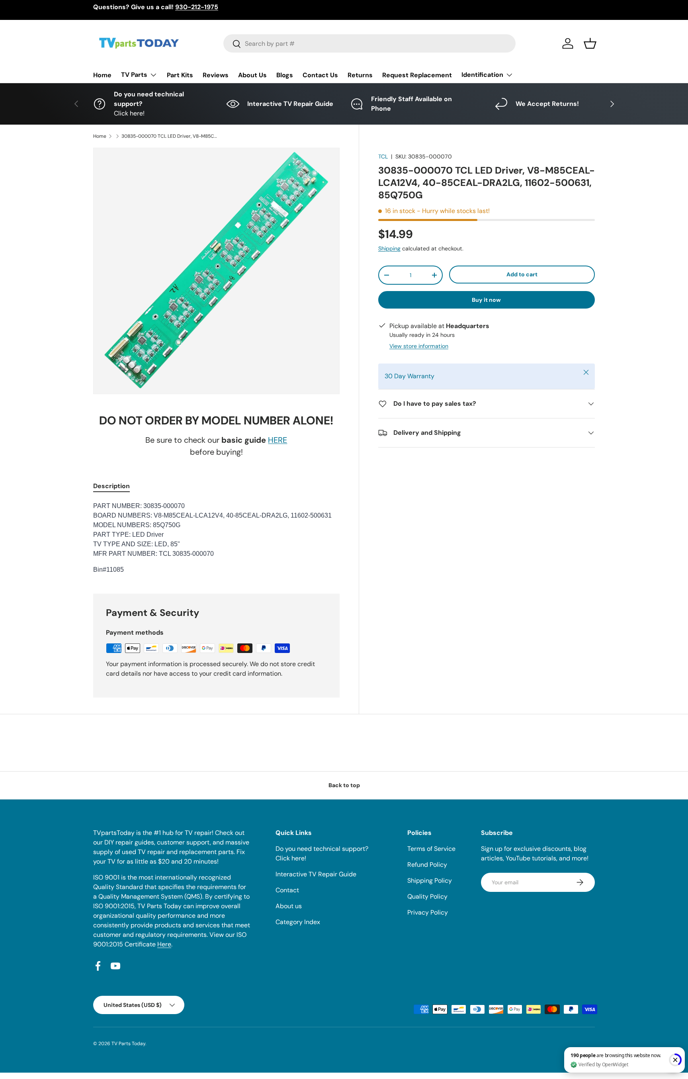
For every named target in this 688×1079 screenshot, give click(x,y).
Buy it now (486, 299)
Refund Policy (427, 864)
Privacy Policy (427, 912)
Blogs (284, 75)
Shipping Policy (429, 880)
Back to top (344, 785)
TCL (383, 156)
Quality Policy (427, 896)
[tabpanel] (216, 538)
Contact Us (320, 75)
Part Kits (180, 75)
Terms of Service (431, 848)
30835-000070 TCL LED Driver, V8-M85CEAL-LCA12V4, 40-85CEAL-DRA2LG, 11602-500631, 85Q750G (169, 136)
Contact (287, 890)
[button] (590, 43)
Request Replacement (417, 75)
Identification (482, 74)
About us (289, 906)
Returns (360, 75)
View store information (418, 346)
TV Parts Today (128, 1043)
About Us (252, 75)
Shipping (389, 248)
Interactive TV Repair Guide (316, 874)
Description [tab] (111, 486)
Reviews (216, 75)
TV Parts (134, 74)
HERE (277, 440)
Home (102, 75)
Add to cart (522, 274)
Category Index (298, 922)
